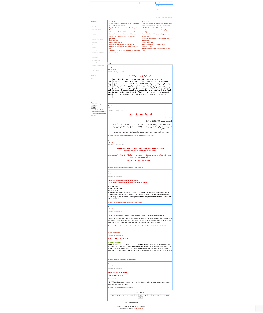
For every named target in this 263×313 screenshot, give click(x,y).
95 (162, 295)
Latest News (111, 142)
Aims (102, 2)
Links (126, 2)
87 (128, 295)
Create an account (97, 109)
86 (123, 295)
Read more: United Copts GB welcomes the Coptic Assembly (126, 167)
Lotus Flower (119, 2)
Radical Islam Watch (97, 39)
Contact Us (109, 2)
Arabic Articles (96, 37)
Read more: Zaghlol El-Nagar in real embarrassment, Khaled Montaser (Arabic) (131, 135)
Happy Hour (95, 57)
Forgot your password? (99, 113)
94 (158, 295)
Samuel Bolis (134, 2)
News (93, 32)
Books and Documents (98, 52)
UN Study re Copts (97, 50)
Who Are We (95, 2)
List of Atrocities (96, 26)
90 (141, 295)
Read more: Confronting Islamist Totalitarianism (122, 259)
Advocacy (94, 42)
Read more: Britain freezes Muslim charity (120, 287)
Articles (94, 34)
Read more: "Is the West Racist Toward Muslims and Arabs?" (126, 202)
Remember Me (95, 105)
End (140, 297)
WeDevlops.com (139, 308)
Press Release (96, 44)
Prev (118, 295)
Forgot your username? (99, 111)
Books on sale (96, 68)
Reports (94, 47)
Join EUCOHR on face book (164, 17)
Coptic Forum (95, 62)
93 (154, 295)
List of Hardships (96, 29)
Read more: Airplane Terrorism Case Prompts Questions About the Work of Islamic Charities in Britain (138, 226)
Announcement (96, 60)
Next (167, 295)
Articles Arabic (112, 69)
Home (93, 24)
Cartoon (94, 73)
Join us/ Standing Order (98, 65)
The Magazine (95, 70)
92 (149, 295)
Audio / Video (95, 55)
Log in (93, 107)
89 (136, 295)
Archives (143, 2)
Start (112, 295)
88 (132, 295)
